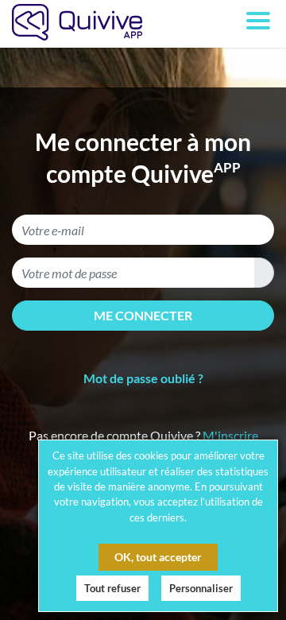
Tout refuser (112, 588)
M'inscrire (230, 435)
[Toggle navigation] (258, 30)
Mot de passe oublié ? (143, 378)
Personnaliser (201, 588)
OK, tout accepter (158, 557)
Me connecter (143, 315)
